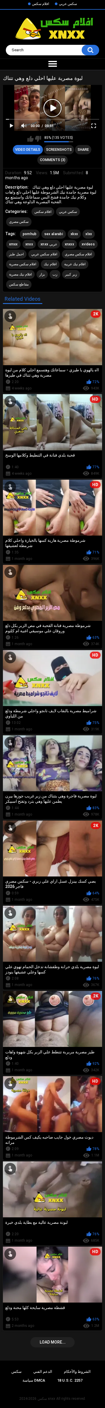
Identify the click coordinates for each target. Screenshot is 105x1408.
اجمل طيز (16, 254)
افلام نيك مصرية (20, 274)
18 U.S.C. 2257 (70, 1380)
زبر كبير (71, 274)
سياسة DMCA (33, 1380)
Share (83, 150)
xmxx (13, 244)
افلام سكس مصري (78, 254)
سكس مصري (19, 222)
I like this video (30, 139)
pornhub (30, 234)
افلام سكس (40, 4)
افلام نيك (50, 264)
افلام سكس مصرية (22, 264)
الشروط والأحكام (77, 1371)
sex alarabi (53, 234)
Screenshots (59, 150)
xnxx (29, 244)
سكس (16, 1371)
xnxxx (69, 244)
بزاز (42, 274)
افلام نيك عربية (75, 264)
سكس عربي (68, 4)
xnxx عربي (49, 244)
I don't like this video (38, 139)
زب (54, 274)
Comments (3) (52, 160)
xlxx (88, 234)
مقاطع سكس (19, 284)
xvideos (88, 244)
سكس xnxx (46, 1399)
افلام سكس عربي (44, 254)
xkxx (74, 234)
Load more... (53, 1342)
